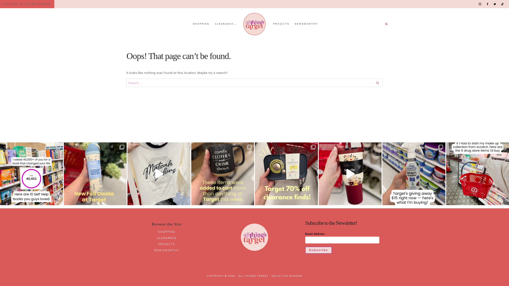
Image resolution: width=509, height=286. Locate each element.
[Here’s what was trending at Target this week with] (222, 173)
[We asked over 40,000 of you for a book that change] (31, 173)
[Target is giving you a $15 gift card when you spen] (413, 173)
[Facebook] (487, 4)
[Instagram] (480, 4)
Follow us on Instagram (27, 3)
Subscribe (318, 250)
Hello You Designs (287, 275)
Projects (281, 23)
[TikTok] (502, 4)
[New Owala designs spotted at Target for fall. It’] (95, 173)
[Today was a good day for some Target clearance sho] (286, 173)
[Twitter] (494, 4)
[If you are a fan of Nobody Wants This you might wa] (158, 173)
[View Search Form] (386, 24)
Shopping (201, 23)
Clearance (167, 238)
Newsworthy (306, 23)
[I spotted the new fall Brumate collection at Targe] (350, 173)
